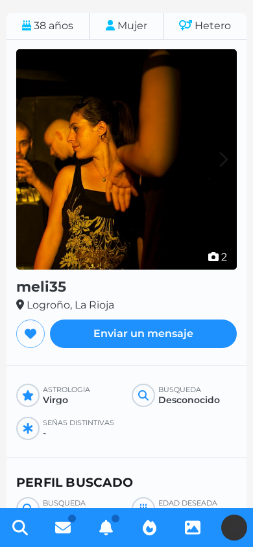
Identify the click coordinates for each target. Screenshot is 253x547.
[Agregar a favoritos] (30, 334)
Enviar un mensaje (143, 333)
